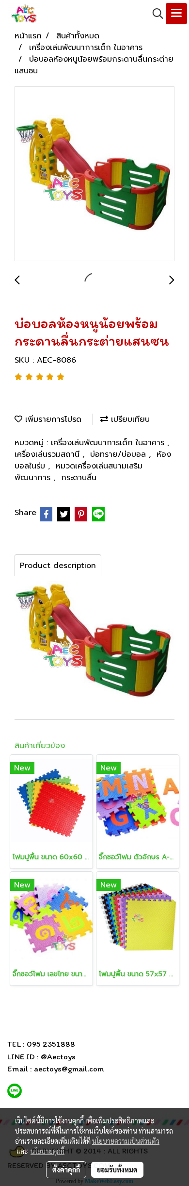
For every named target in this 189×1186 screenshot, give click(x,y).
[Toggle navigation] (176, 13)
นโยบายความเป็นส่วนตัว (125, 1140)
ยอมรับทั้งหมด (117, 1169)
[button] (154, 13)
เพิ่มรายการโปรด (51, 419)
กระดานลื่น (78, 478)
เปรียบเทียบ (129, 419)
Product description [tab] (58, 565)
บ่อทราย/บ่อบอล (119, 454)
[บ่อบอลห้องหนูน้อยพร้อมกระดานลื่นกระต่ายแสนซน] (94, 174)
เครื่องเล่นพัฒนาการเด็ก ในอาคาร (109, 443)
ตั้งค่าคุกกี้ (66, 1169)
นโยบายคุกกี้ (47, 1151)
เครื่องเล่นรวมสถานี (48, 454)
